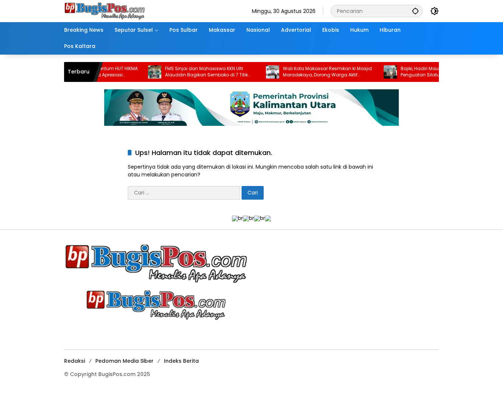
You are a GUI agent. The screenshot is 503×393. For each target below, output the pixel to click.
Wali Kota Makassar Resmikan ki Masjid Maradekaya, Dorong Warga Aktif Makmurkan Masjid (317, 72)
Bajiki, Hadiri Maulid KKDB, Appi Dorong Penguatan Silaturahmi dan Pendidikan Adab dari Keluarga (435, 72)
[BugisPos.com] (104, 10)
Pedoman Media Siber (124, 361)
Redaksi (74, 361)
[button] (415, 11)
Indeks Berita (181, 361)
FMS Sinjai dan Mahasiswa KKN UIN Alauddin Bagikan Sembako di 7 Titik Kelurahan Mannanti (196, 72)
